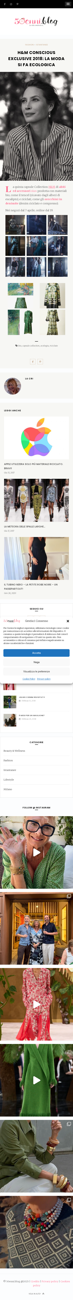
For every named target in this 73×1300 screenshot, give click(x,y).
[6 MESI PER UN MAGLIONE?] (11, 720)
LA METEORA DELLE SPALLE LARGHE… (24, 526)
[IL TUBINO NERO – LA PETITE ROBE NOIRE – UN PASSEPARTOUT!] (36, 558)
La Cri (29, 378)
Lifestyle (9, 779)
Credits (35, 1281)
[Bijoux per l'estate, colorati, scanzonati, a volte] (36, 1232)
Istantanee (42, 45)
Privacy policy (44, 679)
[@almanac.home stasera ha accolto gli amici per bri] (36, 928)
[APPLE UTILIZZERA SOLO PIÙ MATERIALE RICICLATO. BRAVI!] (36, 438)
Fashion (29, 45)
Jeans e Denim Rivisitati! (32, 697)
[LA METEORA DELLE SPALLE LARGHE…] (36, 500)
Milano (8, 789)
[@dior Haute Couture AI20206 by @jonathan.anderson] (36, 1080)
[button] (68, 621)
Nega (37, 662)
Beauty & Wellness (14, 750)
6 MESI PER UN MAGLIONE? (32, 715)
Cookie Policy (29, 679)
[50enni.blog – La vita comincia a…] (36, 18)
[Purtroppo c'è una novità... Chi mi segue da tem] (36, 852)
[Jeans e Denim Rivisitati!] (11, 702)
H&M (52, 187)
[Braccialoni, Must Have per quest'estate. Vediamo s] (36, 1156)
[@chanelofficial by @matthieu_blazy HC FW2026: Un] (36, 1004)
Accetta (36, 653)
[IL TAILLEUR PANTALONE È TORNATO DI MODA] (11, 683)
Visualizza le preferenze (36, 671)
